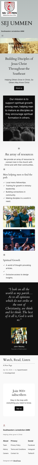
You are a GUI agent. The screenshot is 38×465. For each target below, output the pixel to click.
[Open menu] (2, 35)
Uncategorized (10, 373)
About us (19, 88)
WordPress (17, 461)
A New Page (7, 365)
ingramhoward (22, 370)
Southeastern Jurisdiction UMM (12, 31)
